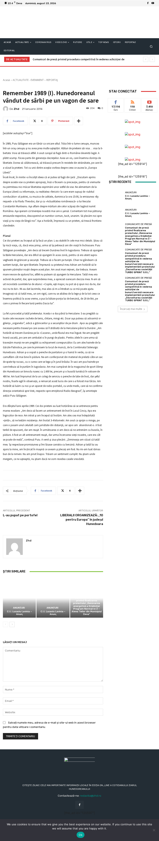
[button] (151, 47)
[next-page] (12, 624)
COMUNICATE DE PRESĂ (86, 594)
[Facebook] (147, 3)
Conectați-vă (132, 103)
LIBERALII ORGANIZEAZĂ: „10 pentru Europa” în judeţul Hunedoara (81, 519)
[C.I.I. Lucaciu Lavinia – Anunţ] (19, 598)
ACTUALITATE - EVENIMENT (28, 80)
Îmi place (116, 101)
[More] (78, 121)
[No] (154, 830)
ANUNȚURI (19, 608)
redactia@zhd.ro (90, 795)
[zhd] (6, 108)
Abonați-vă (149, 101)
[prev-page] (5, 624)
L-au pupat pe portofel (20, 515)
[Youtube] (152, 3)
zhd (16, 109)
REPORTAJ (52, 80)
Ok (80, 834)
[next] (152, 59)
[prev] (145, 59)
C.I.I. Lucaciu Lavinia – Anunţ (19, 613)
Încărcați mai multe (131, 309)
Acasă (6, 80)
